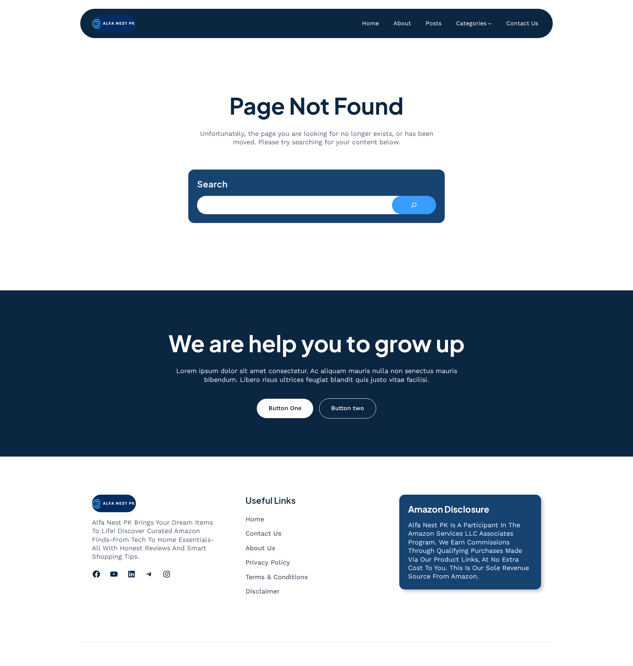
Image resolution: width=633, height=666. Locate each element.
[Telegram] (149, 574)
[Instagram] (166, 574)
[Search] (414, 205)
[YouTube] (114, 574)
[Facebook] (96, 574)
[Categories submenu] (490, 23)
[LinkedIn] (131, 574)
